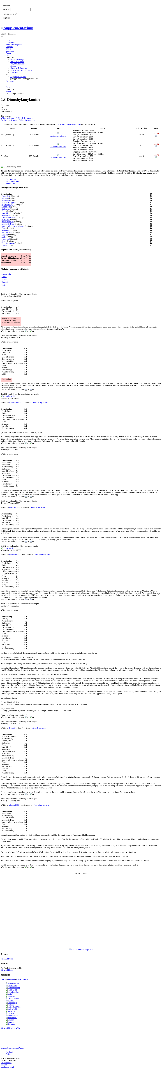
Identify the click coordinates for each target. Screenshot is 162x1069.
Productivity (6, 196)
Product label (11, 183)
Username (6, 5)
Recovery (14, 72)
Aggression (6, 215)
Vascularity (6, 220)
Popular (25, 979)
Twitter (8, 1054)
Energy (13, 66)
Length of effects (8, 224)
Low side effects (8, 213)
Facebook (9, 1052)
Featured (11, 979)
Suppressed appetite (9, 202)
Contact (4, 1065)
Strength (5, 235)
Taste (3, 237)
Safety (4, 241)
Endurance (6, 209)
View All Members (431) (10, 1028)
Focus (4, 228)
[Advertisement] (10, 912)
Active (18, 979)
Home (8, 40)
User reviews (11, 179)
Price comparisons (12, 181)
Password (6, 9)
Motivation (6, 200)
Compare (9, 47)
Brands (8, 49)
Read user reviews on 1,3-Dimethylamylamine (18, 120)
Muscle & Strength (17, 60)
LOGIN (6, 18)
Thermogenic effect (9, 217)
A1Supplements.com (58, 136)
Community (10, 42)
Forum (8, 53)
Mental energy (7, 232)
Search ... (4, 34)
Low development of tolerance (13, 226)
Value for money (8, 243)
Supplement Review (18, 77)
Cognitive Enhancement (19, 68)
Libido (4, 245)
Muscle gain (6, 207)
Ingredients (10, 51)
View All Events (7, 959)
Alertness (5, 230)
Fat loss (4, 279)
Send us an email (7, 1067)
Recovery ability (8, 222)
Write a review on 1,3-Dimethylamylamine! (17, 118)
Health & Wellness (17, 62)
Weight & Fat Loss (17, 64)
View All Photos (7, 970)
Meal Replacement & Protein (21, 70)
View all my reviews (40, 402)
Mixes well (6, 239)
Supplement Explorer (14, 45)
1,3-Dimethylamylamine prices (69, 124)
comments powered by (12, 1048)
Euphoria (5, 282)
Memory (5, 198)
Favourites (10, 81)
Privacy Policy (6, 1063)
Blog (7, 55)
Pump (4, 211)
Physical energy (7, 205)
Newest (4, 979)
